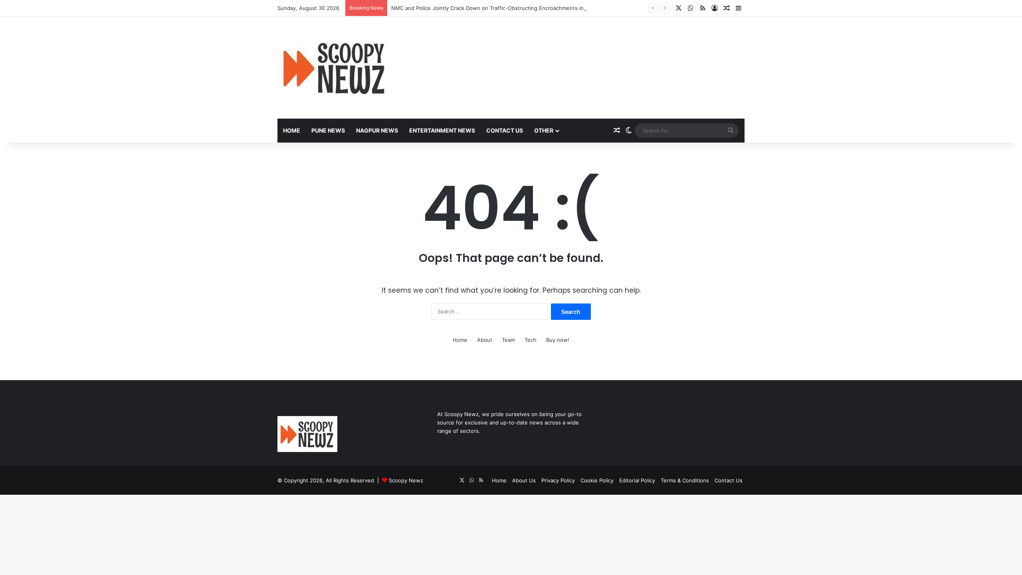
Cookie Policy (597, 480)
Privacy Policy (558, 480)
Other (543, 130)
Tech (531, 340)
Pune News (328, 130)
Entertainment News (442, 130)
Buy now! (557, 340)
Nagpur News (377, 130)
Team (508, 340)
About (484, 340)
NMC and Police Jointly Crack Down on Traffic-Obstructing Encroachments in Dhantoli (498, 8)
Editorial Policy (637, 480)
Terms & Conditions (685, 480)
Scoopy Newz (406, 480)
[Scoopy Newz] (334, 68)
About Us (524, 480)
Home (291, 130)
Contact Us (504, 130)
